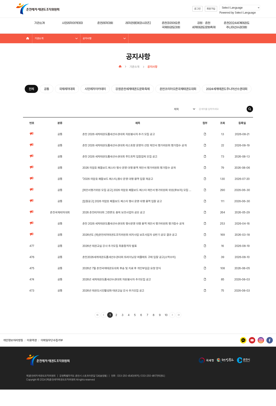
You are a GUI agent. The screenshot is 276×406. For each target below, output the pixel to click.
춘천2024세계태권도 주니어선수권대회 (236, 25)
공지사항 (87, 38)
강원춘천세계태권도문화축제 (132, 89)
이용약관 (32, 340)
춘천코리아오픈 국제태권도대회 (171, 25)
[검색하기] (250, 109)
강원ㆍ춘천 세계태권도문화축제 (203, 25)
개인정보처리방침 (13, 340)
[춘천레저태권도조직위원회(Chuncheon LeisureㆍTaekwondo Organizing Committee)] (37, 8)
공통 (46, 89)
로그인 (197, 8)
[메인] (27, 38)
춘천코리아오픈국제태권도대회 (178, 89)
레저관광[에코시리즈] (138, 23)
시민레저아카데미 (72, 23)
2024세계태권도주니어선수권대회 (226, 89)
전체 (31, 89)
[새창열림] (206, 360)
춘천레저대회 (105, 23)
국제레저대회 (67, 89)
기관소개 (39, 23)
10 (166, 315)
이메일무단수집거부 (52, 340)
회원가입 (211, 8)
